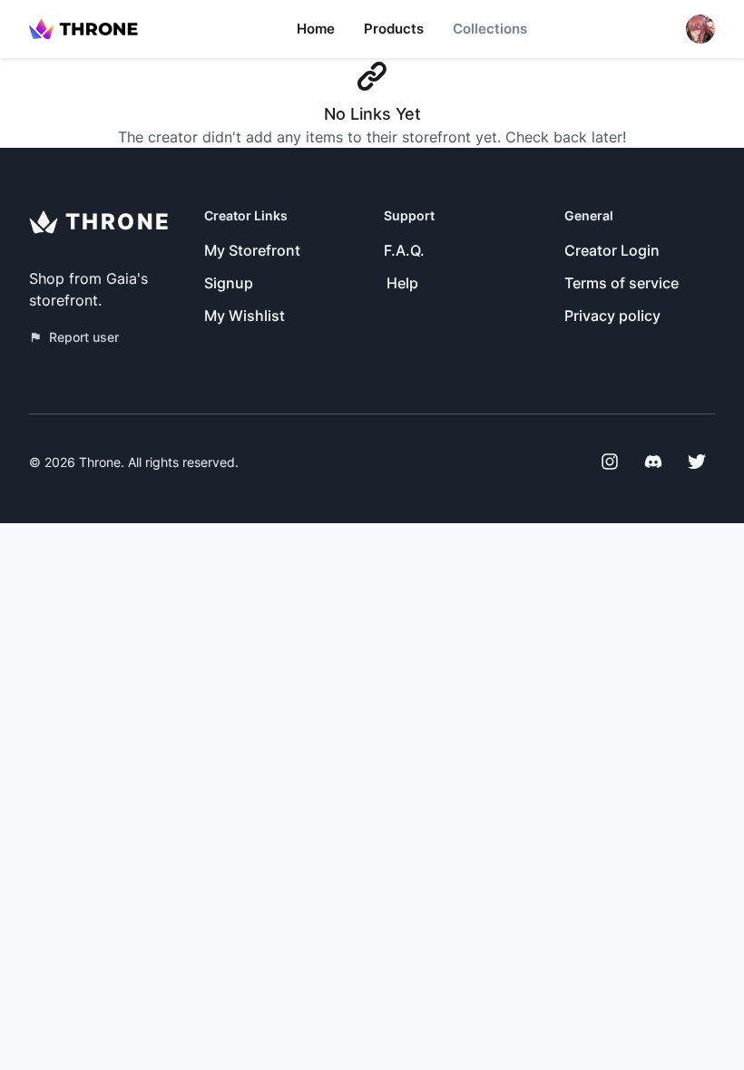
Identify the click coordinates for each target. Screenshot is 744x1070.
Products (394, 28)
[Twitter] (697, 461)
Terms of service (621, 283)
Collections (490, 28)
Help (402, 283)
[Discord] (653, 461)
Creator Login (612, 250)
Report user (84, 337)
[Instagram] (610, 461)
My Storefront (252, 250)
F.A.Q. (404, 250)
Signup (228, 283)
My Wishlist (244, 315)
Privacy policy (612, 315)
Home (316, 28)
